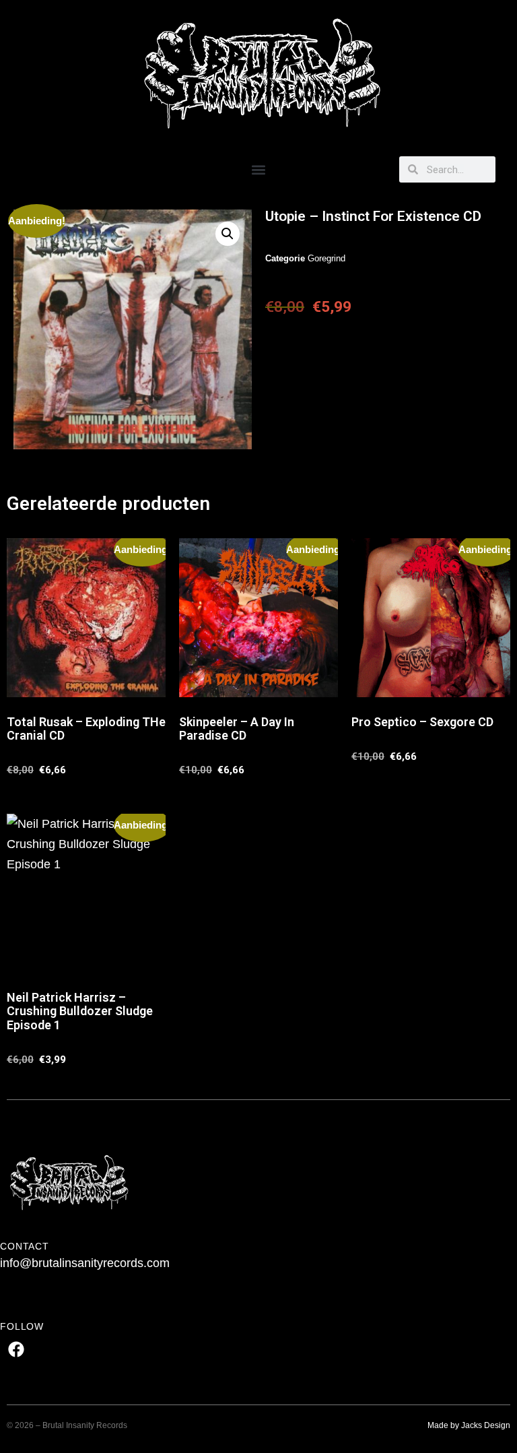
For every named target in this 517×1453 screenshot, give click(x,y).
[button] (259, 169)
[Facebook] (16, 1349)
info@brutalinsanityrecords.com (85, 1263)
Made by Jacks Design (468, 1425)
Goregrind (326, 258)
